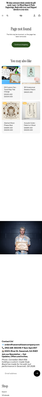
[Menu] (2, 15)
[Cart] (39, 15)
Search (4, 392)
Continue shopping (21, 45)
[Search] (7, 15)
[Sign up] (37, 373)
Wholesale (5, 395)
